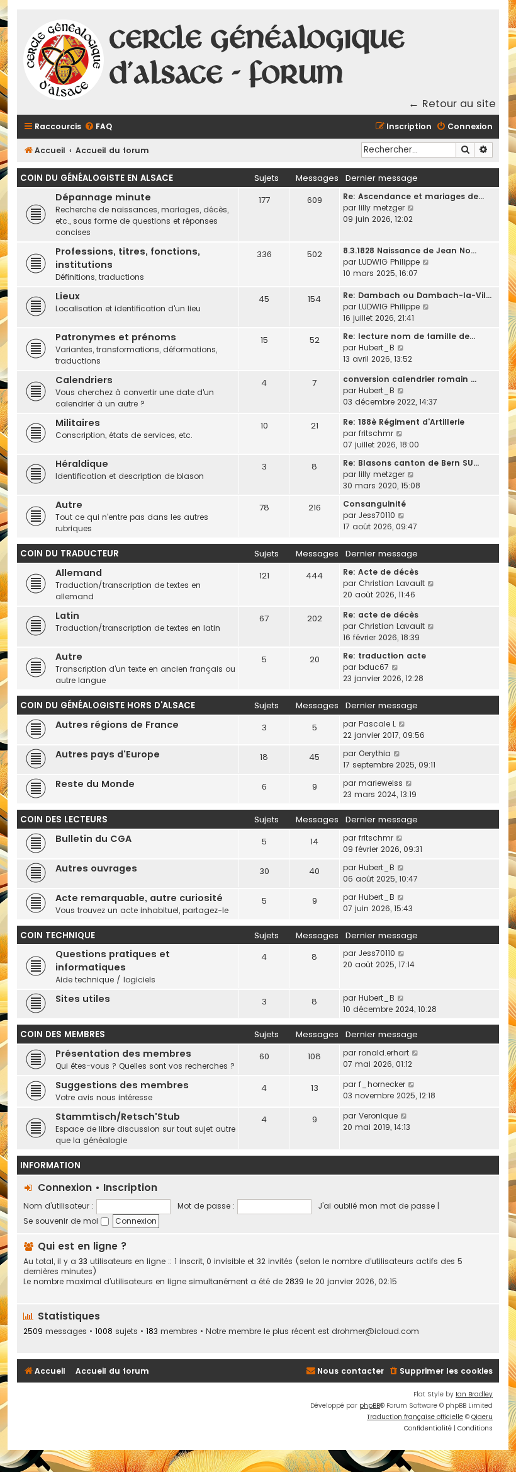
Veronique (378, 1115)
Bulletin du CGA (93, 838)
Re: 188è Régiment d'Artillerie (403, 422)
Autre (68, 504)
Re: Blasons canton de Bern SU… (411, 462)
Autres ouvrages (96, 868)
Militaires (77, 423)
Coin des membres (62, 1034)
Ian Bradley (474, 1394)
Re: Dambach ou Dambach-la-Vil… (417, 295)
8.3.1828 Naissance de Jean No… (409, 250)
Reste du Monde (95, 784)
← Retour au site (452, 103)
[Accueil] (64, 62)
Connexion (65, 1187)
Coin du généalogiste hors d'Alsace (107, 705)
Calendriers (84, 380)
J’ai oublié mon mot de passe (376, 1205)
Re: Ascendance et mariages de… (413, 196)
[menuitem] (98, 126)
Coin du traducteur (69, 554)
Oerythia (375, 753)
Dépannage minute (103, 197)
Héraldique (81, 463)
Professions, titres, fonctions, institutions (127, 258)
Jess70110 (377, 515)
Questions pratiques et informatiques (112, 961)
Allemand (78, 572)
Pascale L (377, 723)
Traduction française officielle (415, 1417)
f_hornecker (382, 1084)
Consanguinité (374, 503)
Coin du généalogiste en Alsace (96, 178)
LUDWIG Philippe (389, 261)
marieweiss (381, 783)
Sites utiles (82, 998)
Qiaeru (482, 1417)
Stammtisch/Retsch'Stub (117, 1116)
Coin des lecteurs (64, 819)
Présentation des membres (123, 1053)
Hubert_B (377, 347)
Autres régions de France (117, 724)
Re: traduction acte (384, 655)
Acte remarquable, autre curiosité (139, 898)
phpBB (369, 1405)
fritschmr (376, 433)
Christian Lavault (392, 583)
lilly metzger (382, 207)
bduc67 (374, 667)
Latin (67, 615)
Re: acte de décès (380, 614)
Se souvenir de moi (62, 1221)
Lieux (67, 296)
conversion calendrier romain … (409, 379)
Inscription (130, 1187)
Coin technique (57, 935)
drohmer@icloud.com (375, 1331)
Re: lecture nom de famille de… (409, 336)
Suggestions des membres (122, 1085)
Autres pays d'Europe (107, 754)
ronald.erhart (384, 1052)
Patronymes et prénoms (115, 337)
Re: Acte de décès (380, 571)
